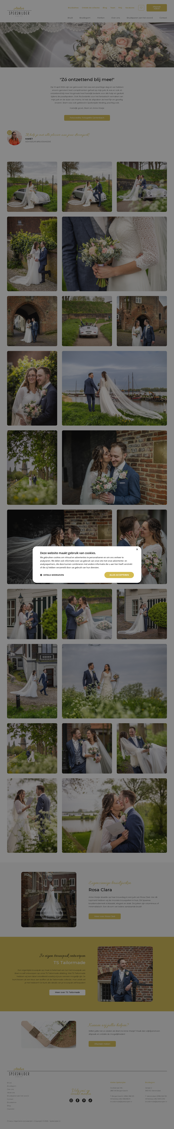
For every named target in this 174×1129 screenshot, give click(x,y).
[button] (52, 574)
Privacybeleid (106, 567)
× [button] (137, 549)
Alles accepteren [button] (119, 575)
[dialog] (87, 564)
